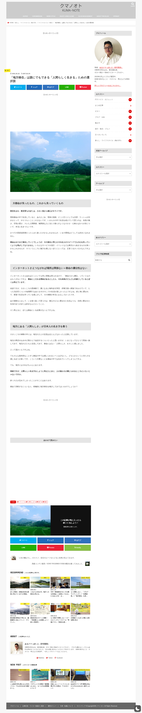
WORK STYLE (51, 16)
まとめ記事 (99, 105)
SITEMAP (116, 16)
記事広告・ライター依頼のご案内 (33, 706)
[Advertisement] (50, 51)
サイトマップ (81, 706)
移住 (14, 502)
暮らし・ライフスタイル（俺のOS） (108, 140)
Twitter (50, 658)
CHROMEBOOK (37, 16)
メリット (21, 502)
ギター (97, 111)
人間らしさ (31, 502)
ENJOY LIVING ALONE (67, 16)
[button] (137, 708)
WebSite (41, 658)
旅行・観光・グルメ (102, 129)
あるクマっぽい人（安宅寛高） (37, 644)
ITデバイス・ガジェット (104, 99)
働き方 (97, 123)
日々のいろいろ (101, 135)
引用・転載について (66, 706)
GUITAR (25, 16)
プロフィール (14, 706)
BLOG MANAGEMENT (85, 16)
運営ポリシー (52, 706)
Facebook (59, 658)
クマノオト (100, 706)
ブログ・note (100, 117)
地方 (39, 502)
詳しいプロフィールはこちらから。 (56, 651)
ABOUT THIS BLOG (103, 16)
